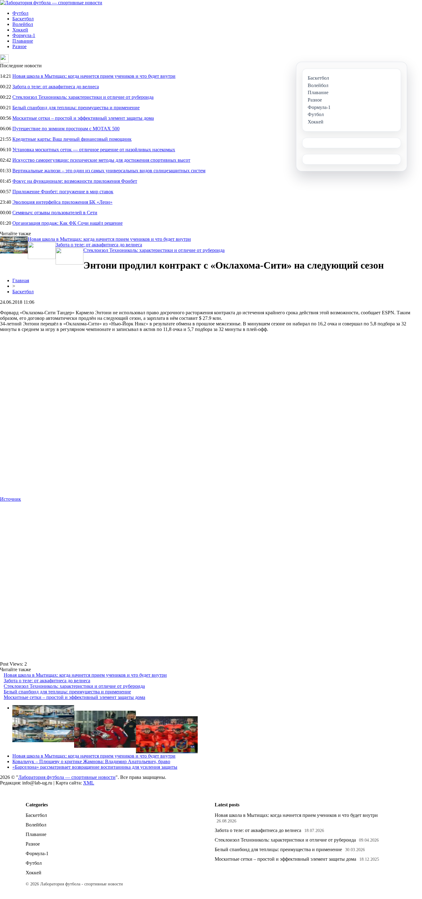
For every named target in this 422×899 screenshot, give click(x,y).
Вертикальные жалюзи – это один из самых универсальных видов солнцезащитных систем (108, 170)
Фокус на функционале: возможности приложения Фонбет (74, 181)
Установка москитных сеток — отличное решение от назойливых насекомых (93, 149)
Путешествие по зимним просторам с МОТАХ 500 (66, 128)
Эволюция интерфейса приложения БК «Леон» (62, 202)
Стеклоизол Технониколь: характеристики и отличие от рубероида (83, 97)
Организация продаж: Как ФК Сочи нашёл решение (67, 223)
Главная (20, 280)
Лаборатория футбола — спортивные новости (67, 777)
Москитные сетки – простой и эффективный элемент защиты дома (83, 118)
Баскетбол (23, 18)
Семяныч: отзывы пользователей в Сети (54, 212)
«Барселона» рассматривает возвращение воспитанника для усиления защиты (94, 767)
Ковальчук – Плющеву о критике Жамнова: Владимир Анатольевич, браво (91, 761)
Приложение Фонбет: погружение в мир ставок (62, 191)
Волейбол (22, 24)
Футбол (20, 13)
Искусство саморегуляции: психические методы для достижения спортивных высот (101, 160)
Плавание (22, 41)
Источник (10, 499)
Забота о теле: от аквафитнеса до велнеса (55, 86)
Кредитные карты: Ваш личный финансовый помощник (72, 139)
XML (88, 782)
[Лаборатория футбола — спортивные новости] (51, 2)
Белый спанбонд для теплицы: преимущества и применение (76, 107)
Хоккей (20, 29)
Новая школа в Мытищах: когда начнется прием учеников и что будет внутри (93, 76)
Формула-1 (23, 35)
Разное (19, 46)
